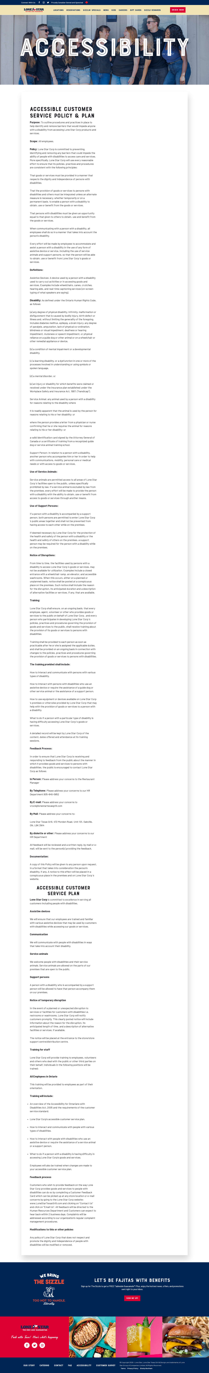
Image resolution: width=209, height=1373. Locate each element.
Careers (123, 10)
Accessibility (84, 1365)
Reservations (73, 10)
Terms (123, 1368)
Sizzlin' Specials (92, 10)
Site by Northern (146, 1368)
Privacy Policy (132, 1368)
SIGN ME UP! (132, 1298)
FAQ (70, 1365)
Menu (106, 10)
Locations (58, 10)
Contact (58, 1365)
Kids (113, 10)
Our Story (29, 1365)
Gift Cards (135, 10)
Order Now (178, 10)
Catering (44, 1365)
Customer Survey (105, 1365)
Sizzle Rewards (152, 10)
